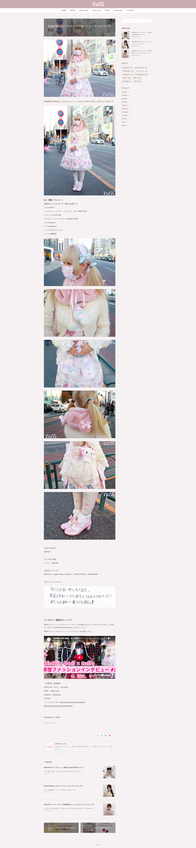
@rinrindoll (57, 694)
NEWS (72, 10)
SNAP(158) (46, 722)
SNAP (107, 10)
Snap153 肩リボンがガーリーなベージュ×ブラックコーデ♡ (63, 786)
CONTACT (131, 10)
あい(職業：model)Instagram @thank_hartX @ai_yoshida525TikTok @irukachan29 (68, 808)
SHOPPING (127, 74)
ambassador (118, 10)
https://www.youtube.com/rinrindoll (72, 702)
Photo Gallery (128, 71)
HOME (63, 10)
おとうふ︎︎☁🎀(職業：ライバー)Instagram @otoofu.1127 (60, 790)
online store (96, 10)
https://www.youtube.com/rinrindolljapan (58, 706)
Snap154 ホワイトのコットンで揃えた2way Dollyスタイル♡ (64, 767)
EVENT (126, 78)
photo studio (83, 10)
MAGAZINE (127, 81)
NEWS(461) (52, 722)
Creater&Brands (141, 74)
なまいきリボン (141, 71)
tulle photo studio (141, 67)
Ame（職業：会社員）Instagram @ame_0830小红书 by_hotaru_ (62, 771)
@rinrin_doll (54, 691)
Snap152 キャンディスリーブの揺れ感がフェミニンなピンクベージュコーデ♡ (69, 804)
